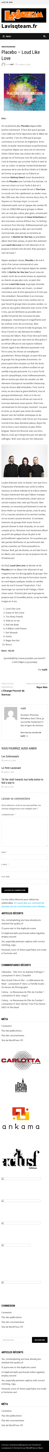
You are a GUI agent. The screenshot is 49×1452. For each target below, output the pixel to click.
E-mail (5, 864)
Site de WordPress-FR (12, 1040)
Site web (5, 876)
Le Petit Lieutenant (11, 768)
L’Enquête (26, 975)
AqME (11, 64)
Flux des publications (11, 1030)
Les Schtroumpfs (10, 756)
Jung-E (24, 995)
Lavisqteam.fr (19, 25)
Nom (4, 852)
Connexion (6, 1025)
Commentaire (8, 814)
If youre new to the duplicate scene (18, 928)
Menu (8, 36)
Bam (41, 1448)
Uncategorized (8, 47)
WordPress (31, 1448)
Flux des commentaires (12, 1035)
